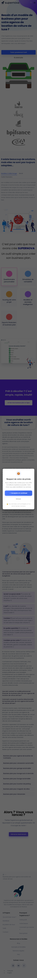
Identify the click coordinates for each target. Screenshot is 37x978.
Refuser (18, 499)
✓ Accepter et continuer (18, 493)
